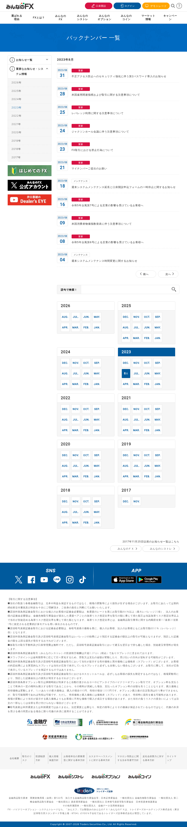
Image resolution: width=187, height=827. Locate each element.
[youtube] (44, 579)
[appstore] (123, 580)
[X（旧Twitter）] (18, 579)
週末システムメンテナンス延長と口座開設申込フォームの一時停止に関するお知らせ (124, 187)
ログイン (130, 5)
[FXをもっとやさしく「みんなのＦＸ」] (20, 4)
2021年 (16, 124)
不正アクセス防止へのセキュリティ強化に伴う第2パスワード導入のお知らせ (119, 76)
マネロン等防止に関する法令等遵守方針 (128, 758)
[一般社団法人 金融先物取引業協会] (104, 722)
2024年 (17, 99)
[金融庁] (37, 722)
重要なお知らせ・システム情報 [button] (29, 71)
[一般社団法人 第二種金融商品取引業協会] (144, 722)
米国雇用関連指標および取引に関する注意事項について (106, 94)
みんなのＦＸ (126, 548)
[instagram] (69, 579)
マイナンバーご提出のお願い (89, 168)
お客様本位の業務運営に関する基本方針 (74, 758)
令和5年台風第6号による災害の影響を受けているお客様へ (108, 242)
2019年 (16, 140)
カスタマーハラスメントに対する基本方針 (100, 758)
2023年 (17, 107)
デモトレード (158, 5)
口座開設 (101, 5)
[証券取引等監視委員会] (134, 737)
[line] (57, 579)
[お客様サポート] (179, 6)
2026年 (17, 82)
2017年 (16, 157)
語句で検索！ (69, 289)
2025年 (16, 90)
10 (147, 316)
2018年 (16, 148)
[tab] (29, 59)
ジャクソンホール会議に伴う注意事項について (100, 131)
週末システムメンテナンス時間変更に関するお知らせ (104, 260)
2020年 (17, 132)
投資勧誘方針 (40, 758)
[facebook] (31, 579)
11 (137, 316)
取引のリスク (27, 758)
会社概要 (14, 758)
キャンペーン (170, 17)
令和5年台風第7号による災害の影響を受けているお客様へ (108, 205)
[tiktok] (82, 579)
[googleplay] (149, 580)
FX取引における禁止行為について (92, 149)
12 (126, 316)
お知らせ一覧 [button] (24, 59)
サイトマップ (171, 758)
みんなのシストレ (161, 548)
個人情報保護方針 (54, 758)
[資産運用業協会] (54, 737)
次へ (168, 274)
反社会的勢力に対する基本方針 (153, 758)
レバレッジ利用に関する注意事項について (98, 113)
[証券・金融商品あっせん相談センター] (95, 737)
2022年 (17, 115)
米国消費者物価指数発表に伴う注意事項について (102, 223)
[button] (43, 59)
